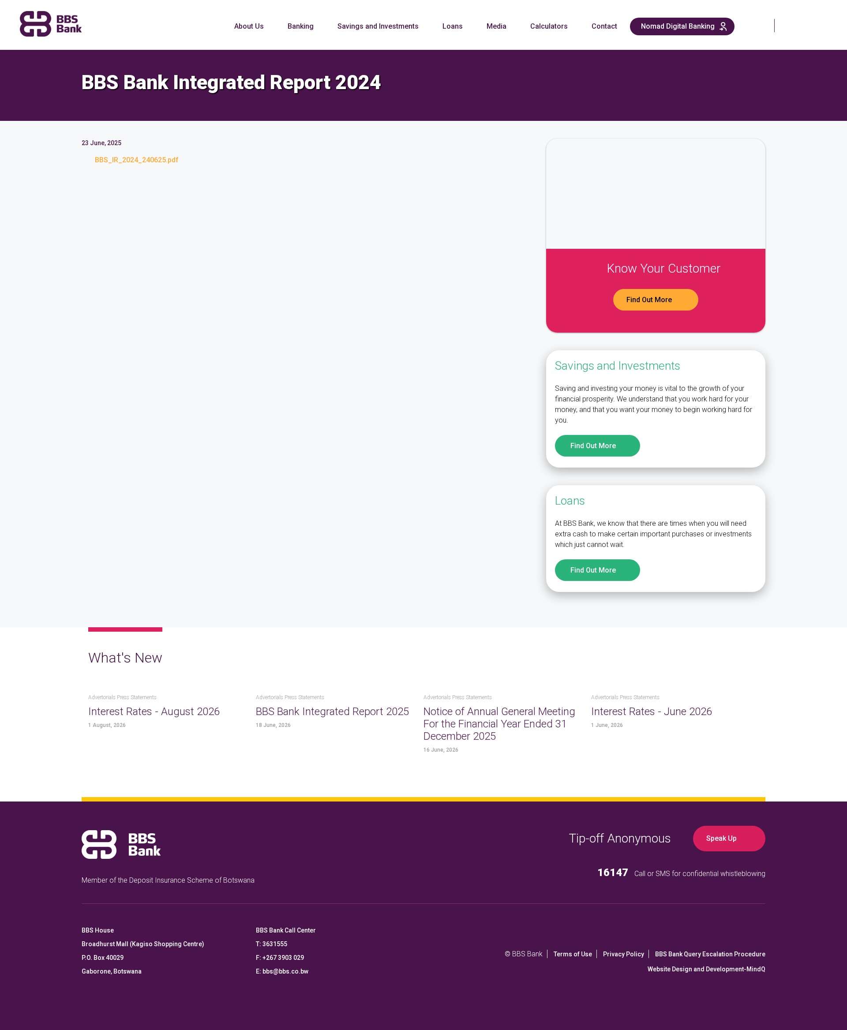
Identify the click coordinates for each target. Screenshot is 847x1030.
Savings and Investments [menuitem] (378, 26)
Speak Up (721, 838)
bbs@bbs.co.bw (285, 971)
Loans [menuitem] (452, 26)
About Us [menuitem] (249, 26)
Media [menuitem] (496, 26)
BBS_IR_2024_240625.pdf (137, 160)
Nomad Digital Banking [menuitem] (678, 26)
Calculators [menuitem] (549, 26)
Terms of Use (573, 954)
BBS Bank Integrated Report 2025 (332, 711)
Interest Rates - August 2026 (154, 711)
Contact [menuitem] (604, 26)
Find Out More (649, 300)
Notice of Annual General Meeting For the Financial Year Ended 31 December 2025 (499, 723)
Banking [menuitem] (301, 26)
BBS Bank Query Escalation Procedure (710, 954)
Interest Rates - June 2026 (651, 711)
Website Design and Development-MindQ (706, 969)
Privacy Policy (623, 954)
